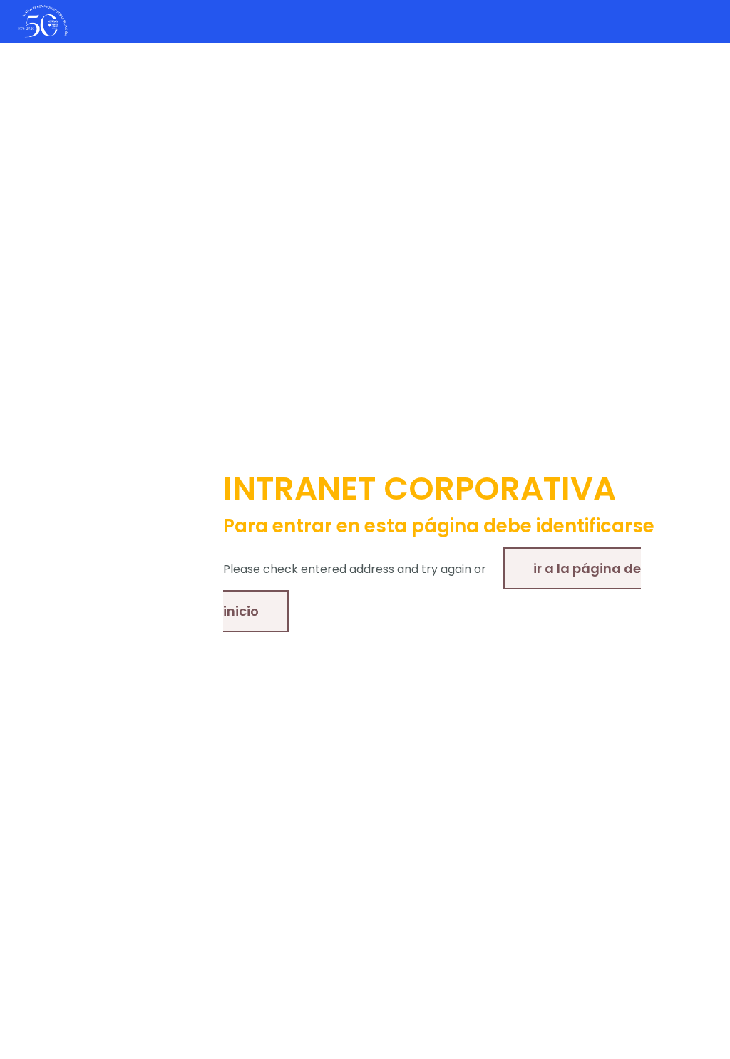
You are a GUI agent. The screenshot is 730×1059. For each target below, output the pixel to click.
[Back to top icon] (662, 1030)
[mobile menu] (707, 21)
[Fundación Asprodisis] (43, 21)
